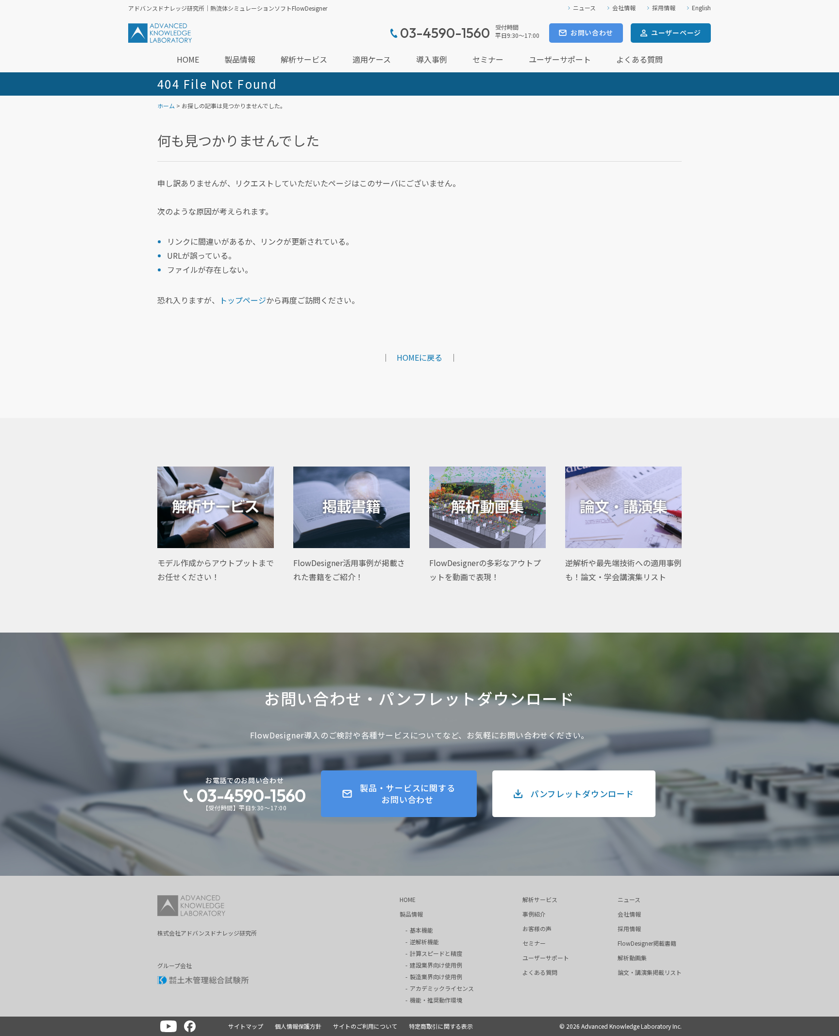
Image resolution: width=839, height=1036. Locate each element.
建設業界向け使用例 (436, 965)
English (701, 7)
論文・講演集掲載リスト (650, 972)
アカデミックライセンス (442, 988)
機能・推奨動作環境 (436, 1000)
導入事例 (431, 59)
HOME (188, 59)
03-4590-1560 (251, 795)
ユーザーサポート (560, 59)
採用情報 (663, 7)
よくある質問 (639, 59)
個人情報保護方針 (298, 1026)
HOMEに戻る (419, 357)
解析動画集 (632, 957)
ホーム (166, 105)
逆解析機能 (424, 941)
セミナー (487, 59)
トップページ (242, 300)
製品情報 (239, 59)
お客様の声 (537, 928)
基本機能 (421, 930)
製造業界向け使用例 (436, 976)
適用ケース (371, 59)
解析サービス (304, 59)
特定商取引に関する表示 (441, 1026)
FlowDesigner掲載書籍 (647, 943)
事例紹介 (534, 914)
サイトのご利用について (365, 1026)
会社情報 (624, 7)
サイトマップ (245, 1026)
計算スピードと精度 (436, 953)
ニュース (584, 7)
